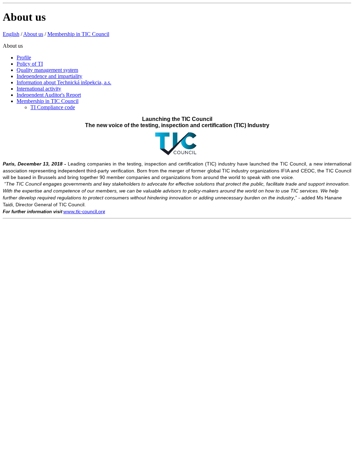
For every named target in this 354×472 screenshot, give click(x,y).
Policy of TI (30, 64)
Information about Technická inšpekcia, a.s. (64, 82)
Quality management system (47, 70)
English (11, 34)
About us (33, 34)
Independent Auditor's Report (49, 95)
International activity (39, 89)
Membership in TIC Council (78, 34)
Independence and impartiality (49, 76)
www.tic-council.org (84, 212)
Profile (24, 57)
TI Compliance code (52, 107)
